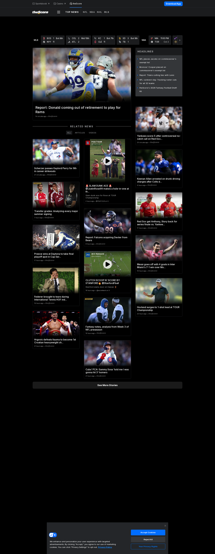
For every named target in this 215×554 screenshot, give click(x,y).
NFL (85, 12)
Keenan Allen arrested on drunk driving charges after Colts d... (158, 180)
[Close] (165, 526)
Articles (80, 133)
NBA (92, 12)
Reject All (148, 539)
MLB (106, 12)
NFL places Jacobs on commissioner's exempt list (158, 61)
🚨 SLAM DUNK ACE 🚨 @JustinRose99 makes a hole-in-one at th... (107, 188)
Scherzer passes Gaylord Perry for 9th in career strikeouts (55, 170)
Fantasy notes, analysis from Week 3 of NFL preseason (107, 328)
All (69, 133)
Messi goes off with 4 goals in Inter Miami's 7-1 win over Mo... (156, 266)
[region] (107, 538)
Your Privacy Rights (148, 546)
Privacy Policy (105, 547)
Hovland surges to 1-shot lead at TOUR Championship (158, 309)
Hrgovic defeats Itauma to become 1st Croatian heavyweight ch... (55, 341)
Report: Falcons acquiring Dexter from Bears (106, 239)
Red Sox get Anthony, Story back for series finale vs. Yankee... (157, 223)
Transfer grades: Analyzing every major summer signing (56, 212)
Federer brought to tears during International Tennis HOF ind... (51, 298)
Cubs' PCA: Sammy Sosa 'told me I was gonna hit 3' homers (107, 371)
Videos (92, 133)
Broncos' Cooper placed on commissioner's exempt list (153, 69)
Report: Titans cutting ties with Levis (157, 75)
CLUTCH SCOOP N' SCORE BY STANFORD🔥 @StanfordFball (103, 282)
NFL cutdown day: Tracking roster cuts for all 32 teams (158, 81)
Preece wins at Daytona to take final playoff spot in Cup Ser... (54, 255)
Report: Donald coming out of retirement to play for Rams (78, 109)
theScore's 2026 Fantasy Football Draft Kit (158, 89)
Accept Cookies (148, 532)
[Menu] (58, 12)
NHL (99, 12)
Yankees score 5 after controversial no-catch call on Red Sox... (159, 137)
